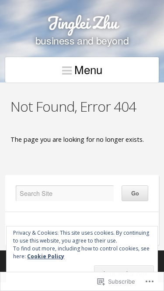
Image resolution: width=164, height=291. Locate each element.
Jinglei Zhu (82, 22)
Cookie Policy (45, 256)
